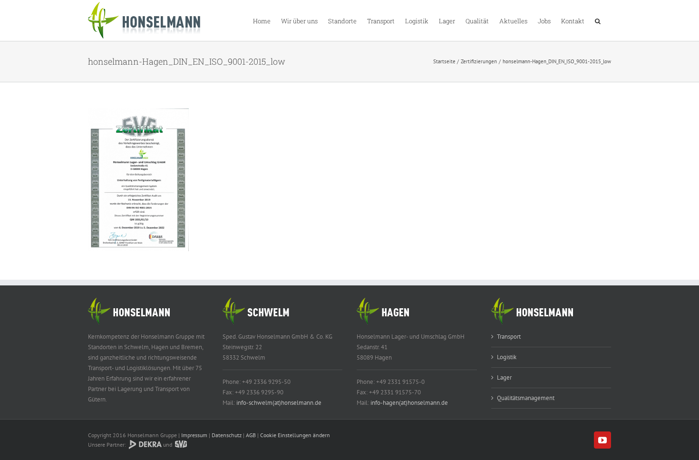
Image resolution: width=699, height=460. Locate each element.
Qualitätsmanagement (525, 398)
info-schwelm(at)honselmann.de (278, 403)
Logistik (506, 357)
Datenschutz (227, 435)
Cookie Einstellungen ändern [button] (295, 435)
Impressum (194, 435)
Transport (509, 337)
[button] (598, 20)
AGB (251, 435)
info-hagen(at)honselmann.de (409, 403)
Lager (504, 377)
